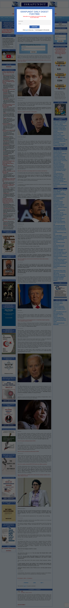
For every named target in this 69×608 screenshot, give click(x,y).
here (26, 30)
